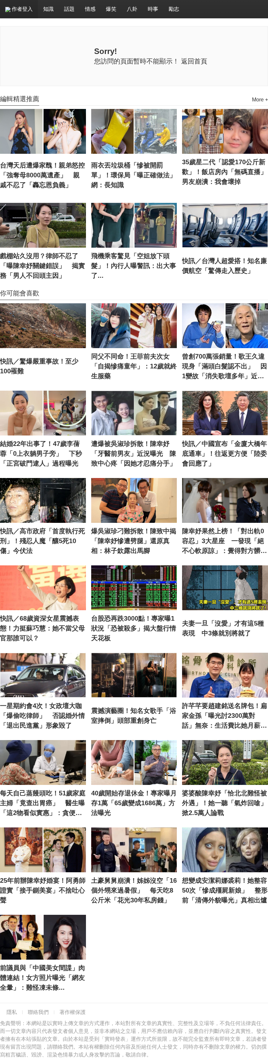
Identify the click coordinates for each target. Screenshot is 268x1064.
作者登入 (21, 9)
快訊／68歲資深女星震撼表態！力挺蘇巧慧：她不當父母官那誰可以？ (42, 628)
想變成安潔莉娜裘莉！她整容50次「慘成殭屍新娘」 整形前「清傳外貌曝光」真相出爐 (225, 890)
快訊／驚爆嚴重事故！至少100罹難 (39, 366)
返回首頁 (194, 61)
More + (260, 99)
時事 (153, 9)
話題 (69, 9)
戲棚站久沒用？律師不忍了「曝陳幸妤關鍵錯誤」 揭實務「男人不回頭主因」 (42, 265)
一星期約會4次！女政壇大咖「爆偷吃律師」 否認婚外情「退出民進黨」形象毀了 (42, 715)
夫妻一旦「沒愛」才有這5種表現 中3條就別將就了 (223, 628)
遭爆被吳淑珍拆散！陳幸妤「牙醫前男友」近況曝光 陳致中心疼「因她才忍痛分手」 (133, 453)
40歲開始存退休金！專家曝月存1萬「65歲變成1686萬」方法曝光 (134, 802)
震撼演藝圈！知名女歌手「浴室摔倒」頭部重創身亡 (133, 715)
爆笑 (111, 9)
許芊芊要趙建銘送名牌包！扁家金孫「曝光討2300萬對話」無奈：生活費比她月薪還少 (224, 716)
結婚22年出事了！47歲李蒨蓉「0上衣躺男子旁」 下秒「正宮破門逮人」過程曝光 (41, 453)
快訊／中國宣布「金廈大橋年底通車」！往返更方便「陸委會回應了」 (224, 453)
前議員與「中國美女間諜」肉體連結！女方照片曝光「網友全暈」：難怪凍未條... (42, 977)
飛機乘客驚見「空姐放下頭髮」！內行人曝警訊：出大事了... (133, 265)
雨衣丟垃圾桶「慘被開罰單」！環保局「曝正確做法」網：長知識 (133, 175)
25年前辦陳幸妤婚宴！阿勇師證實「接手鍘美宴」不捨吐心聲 (43, 890)
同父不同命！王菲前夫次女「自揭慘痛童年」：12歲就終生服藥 (134, 366)
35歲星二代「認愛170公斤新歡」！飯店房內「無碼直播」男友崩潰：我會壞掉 (224, 171)
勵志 (174, 9)
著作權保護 (72, 1012)
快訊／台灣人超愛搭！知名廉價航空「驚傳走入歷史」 (224, 265)
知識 (48, 9)
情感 (90, 9)
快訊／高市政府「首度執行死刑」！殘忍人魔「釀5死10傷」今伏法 (42, 540)
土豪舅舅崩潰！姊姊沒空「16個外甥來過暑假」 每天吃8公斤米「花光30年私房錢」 (134, 890)
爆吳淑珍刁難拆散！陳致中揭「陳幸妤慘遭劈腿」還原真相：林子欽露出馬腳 (133, 540)
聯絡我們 (38, 1012)
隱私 (12, 1012)
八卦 (132, 9)
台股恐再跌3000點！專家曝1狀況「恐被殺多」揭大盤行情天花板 (133, 628)
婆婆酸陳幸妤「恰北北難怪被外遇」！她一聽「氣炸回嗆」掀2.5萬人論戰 (224, 802)
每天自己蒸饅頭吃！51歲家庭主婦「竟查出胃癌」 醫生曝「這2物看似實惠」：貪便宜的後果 (43, 803)
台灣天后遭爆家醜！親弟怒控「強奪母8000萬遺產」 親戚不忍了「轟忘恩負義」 (42, 175)
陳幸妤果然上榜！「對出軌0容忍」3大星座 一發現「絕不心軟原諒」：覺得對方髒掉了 (224, 541)
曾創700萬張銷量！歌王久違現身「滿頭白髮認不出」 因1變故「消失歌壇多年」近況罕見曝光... (224, 367)
